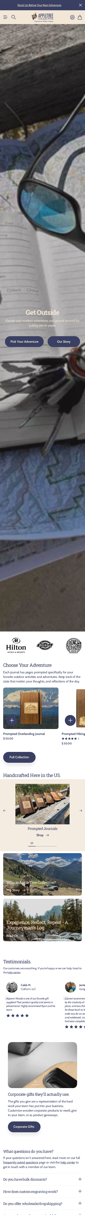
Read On (13, 936)
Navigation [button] (5, 17)
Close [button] (80, 5)
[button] (4, 811)
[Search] (13, 17)
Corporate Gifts (24, 1127)
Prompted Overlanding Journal (24, 734)
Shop (40, 835)
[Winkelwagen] (80, 17)
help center (14, 972)
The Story (13, 890)
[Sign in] (72, 17)
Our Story (64, 341)
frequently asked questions (20, 1162)
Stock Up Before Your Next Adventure (39, 5)
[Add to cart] (11, 720)
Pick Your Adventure (24, 341)
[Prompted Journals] (42, 805)
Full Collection (19, 757)
